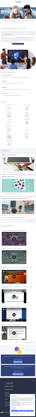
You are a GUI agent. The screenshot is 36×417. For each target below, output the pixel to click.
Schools (32, 20)
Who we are (7, 392)
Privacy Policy (7, 402)
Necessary (14, 413)
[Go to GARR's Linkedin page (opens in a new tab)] (12, 386)
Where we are (7, 394)
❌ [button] (33, 395)
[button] (34, 1)
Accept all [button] (29, 410)
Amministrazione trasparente (10, 405)
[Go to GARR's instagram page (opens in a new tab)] (9, 386)
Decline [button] (15, 410)
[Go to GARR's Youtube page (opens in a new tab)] (7, 386)
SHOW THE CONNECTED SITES (18, 43)
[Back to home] (18, 1)
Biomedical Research (25, 20)
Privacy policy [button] (13, 409)
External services (19, 413)
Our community (5, 20)
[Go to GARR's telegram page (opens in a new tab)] (11, 386)
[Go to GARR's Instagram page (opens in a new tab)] (5, 386)
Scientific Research (12, 20)
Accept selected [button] (22, 410)
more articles (30, 220)
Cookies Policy (7, 403)
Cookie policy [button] (13, 407)
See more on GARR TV (29, 342)
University (19, 20)
